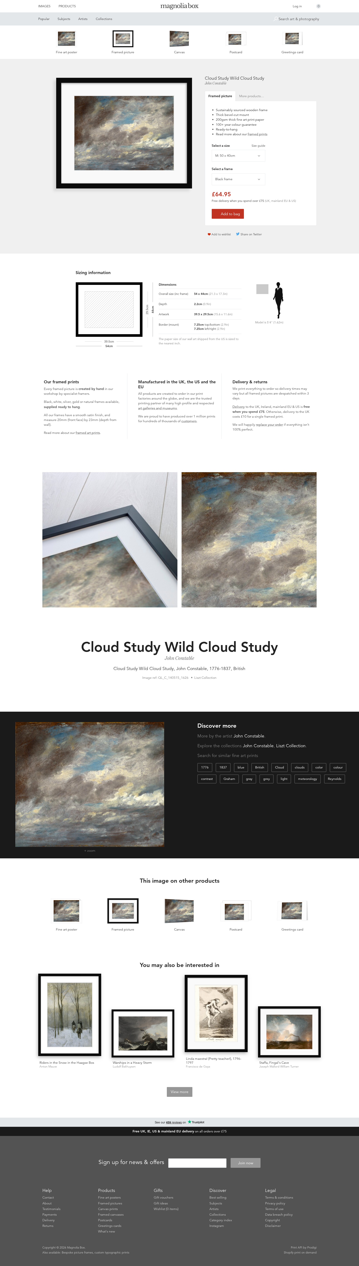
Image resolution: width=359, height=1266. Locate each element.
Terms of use (274, 1209)
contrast (207, 779)
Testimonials (51, 1209)
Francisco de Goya (198, 1066)
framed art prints (88, 433)
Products (67, 6)
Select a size (238, 146)
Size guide (258, 146)
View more (179, 1092)
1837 (223, 767)
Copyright (272, 1220)
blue (241, 767)
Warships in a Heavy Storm (132, 1063)
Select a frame (222, 169)
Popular (43, 19)
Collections (104, 19)
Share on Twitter (251, 234)
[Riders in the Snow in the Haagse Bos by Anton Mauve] (69, 1015)
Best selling (217, 1197)
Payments (49, 1215)
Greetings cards (109, 1226)
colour (338, 767)
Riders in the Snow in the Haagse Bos (66, 1063)
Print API (296, 1247)
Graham (229, 779)
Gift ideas (161, 1203)
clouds (300, 767)
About (47, 1203)
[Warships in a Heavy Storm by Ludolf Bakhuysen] (143, 1033)
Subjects (64, 19)
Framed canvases (111, 1215)
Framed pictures (110, 1203)
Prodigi (312, 1247)
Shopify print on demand (300, 1252)
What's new (106, 1231)
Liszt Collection (291, 745)
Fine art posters (109, 1197)
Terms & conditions (279, 1197)
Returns (47, 1226)
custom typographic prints (112, 1252)
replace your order (269, 425)
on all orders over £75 (180, 1131)
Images (44, 6)
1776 (205, 767)
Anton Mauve (48, 1066)
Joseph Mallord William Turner (279, 1066)
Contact (48, 1197)
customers (189, 421)
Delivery (238, 407)
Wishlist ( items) (166, 1209)
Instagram (216, 1226)
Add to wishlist (221, 234)
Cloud (279, 767)
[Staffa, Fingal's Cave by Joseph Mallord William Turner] (289, 1031)
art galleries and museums (157, 408)
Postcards (105, 1220)
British (259, 767)
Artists (82, 19)
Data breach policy (279, 1215)
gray (249, 779)
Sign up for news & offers (131, 1162)
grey (266, 779)
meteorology (307, 779)
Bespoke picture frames (77, 1252)
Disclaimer (273, 1226)
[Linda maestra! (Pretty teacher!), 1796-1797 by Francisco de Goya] (216, 1014)
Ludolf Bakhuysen (124, 1066)
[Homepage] (179, 7)
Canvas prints (108, 1209)
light (284, 779)
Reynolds (334, 779)
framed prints (257, 134)
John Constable (215, 83)
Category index (220, 1220)
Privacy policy (275, 1203)
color (319, 767)
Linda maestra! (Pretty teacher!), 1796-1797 (213, 1061)
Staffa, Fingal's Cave (274, 1063)
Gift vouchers (163, 1197)
